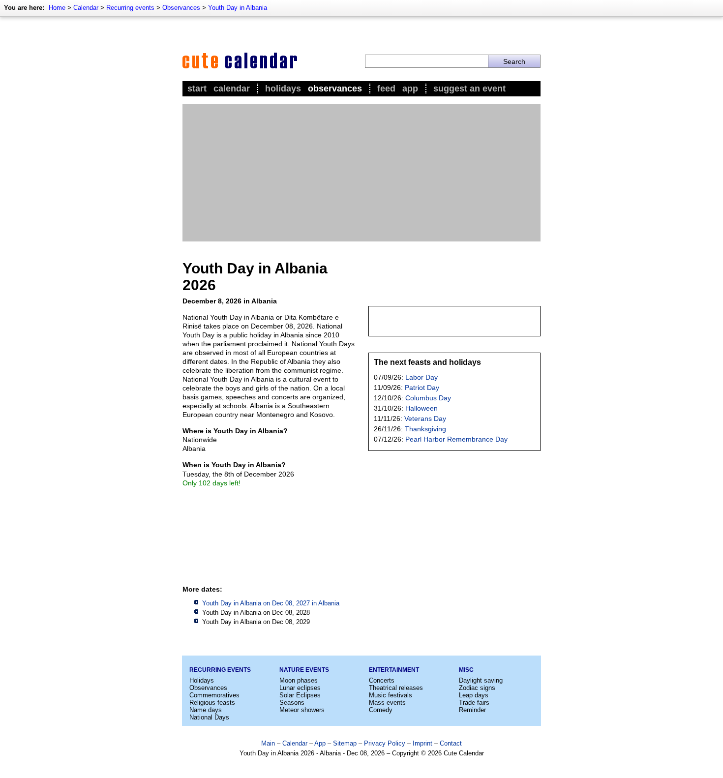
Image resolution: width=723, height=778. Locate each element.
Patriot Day (422, 387)
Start (197, 88)
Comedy (380, 710)
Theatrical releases (396, 687)
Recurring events (130, 7)
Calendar (85, 7)
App (410, 88)
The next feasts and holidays (427, 362)
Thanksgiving (425, 429)
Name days (205, 710)
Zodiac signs (477, 687)
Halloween (421, 408)
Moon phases (298, 680)
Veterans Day (425, 418)
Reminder (472, 710)
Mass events (387, 702)
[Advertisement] (361, 172)
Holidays (283, 88)
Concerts (381, 680)
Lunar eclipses (300, 687)
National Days (209, 717)
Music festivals (390, 695)
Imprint (422, 743)
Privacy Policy (384, 743)
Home (57, 7)
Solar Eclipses (300, 695)
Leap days (473, 695)
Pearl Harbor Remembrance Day (456, 439)
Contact (451, 743)
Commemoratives (214, 695)
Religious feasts (212, 702)
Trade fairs (474, 702)
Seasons (291, 702)
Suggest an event (469, 88)
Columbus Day (428, 398)
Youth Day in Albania (237, 7)
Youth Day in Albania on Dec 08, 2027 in (270, 603)
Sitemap (345, 743)
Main (268, 743)
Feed (386, 88)
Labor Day (421, 377)
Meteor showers (302, 710)
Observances (181, 7)
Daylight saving (481, 680)
